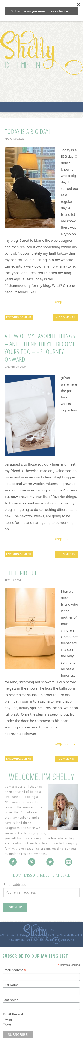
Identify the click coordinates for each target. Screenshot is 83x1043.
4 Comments (65, 317)
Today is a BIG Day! (27, 131)
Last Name (10, 1000)
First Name (11, 985)
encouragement (18, 317)
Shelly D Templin (41, 52)
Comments (67, 554)
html (9, 1020)
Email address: (15, 884)
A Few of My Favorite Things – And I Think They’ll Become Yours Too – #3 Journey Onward (40, 347)
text (8, 1025)
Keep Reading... (66, 302)
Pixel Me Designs (60, 939)
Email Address (14, 970)
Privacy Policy (41, 930)
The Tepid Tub (21, 572)
